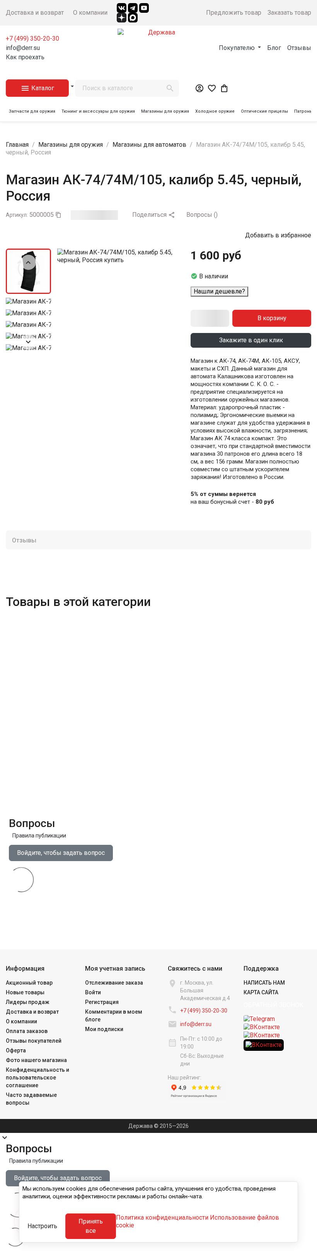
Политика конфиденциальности (162, 1217)
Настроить (42, 1226)
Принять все (90, 1226)
